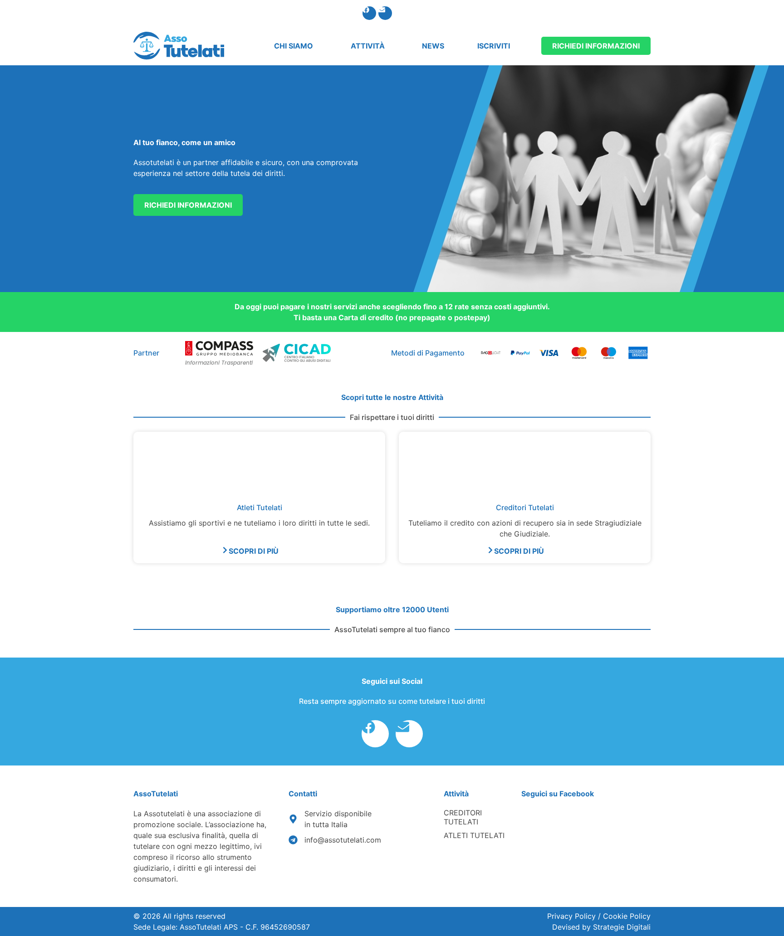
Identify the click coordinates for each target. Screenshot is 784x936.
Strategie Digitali (622, 926)
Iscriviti (493, 45)
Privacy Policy (572, 916)
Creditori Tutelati (463, 817)
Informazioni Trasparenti (219, 362)
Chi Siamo (293, 45)
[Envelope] (385, 13)
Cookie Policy (627, 916)
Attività (368, 45)
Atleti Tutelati (474, 835)
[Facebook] (369, 13)
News (433, 45)
